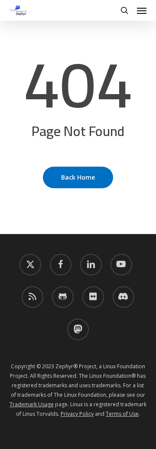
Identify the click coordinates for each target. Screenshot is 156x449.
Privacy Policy (77, 413)
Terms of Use (122, 413)
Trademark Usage (32, 404)
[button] (141, 10)
